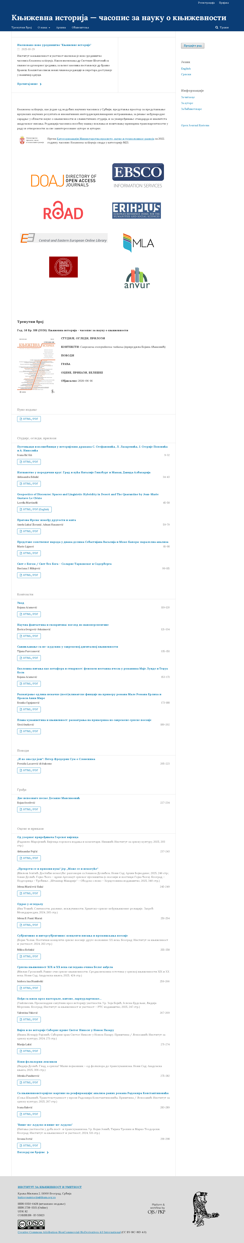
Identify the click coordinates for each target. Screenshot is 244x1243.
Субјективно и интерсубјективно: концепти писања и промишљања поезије (92, 940)
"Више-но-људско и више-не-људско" (88, 1129)
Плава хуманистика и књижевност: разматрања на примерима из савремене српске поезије (84, 720)
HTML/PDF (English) (35, 509)
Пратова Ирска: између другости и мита (46, 520)
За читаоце (188, 97)
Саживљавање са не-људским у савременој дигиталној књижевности (67, 646)
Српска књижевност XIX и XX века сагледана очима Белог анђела (93, 971)
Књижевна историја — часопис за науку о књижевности (118, 17)
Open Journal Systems (195, 125)
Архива (61, 27)
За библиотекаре (191, 109)
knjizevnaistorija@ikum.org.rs (37, 1197)
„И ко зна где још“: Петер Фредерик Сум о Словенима (56, 759)
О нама (43, 27)
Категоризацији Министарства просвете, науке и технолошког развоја (105, 138)
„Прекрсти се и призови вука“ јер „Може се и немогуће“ (93, 875)
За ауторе (187, 103)
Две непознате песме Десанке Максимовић (48, 798)
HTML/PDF (30, 419)
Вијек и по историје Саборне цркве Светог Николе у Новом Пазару (91, 1034)
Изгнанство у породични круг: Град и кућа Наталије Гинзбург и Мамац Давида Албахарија (83, 472)
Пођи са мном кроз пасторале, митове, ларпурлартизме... (86, 1003)
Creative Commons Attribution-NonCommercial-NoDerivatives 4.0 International (69, 1232)
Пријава (224, 2)
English (186, 68)
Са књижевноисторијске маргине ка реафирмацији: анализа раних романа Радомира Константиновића (93, 1097)
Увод (20, 603)
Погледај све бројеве (31, 1152)
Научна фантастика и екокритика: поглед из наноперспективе (63, 624)
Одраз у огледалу (85, 908)
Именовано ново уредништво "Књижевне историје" (54, 45)
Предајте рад (193, 45)
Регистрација (206, 2)
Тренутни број (21, 27)
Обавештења (80, 27)
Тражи (224, 27)
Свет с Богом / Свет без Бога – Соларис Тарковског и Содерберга (64, 564)
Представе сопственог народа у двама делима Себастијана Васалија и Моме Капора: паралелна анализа (92, 542)
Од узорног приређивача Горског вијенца (91, 841)
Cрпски (186, 74)
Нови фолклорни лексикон (89, 1066)
